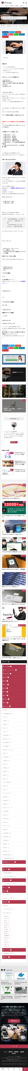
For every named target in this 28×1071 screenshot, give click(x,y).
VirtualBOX (7, 746)
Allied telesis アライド (9, 953)
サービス (6, 869)
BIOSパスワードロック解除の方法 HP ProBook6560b (13, 604)
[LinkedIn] (22, 34)
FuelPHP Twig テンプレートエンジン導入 (20, 453)
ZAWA (7, 931)
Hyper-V (6, 720)
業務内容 (7, 5)
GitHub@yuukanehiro (8, 437)
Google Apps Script (8, 713)
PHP (6, 785)
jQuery (6, 847)
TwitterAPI (7, 811)
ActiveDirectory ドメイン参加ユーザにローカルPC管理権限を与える (13, 639)
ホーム (2, 5)
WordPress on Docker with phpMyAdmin (21, 983)
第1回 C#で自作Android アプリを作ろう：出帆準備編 (13, 569)
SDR (5, 688)
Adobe (6, 796)
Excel (6, 822)
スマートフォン (8, 807)
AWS (6, 829)
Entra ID (6, 699)
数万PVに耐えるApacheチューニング (10, 621)
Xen (5, 764)
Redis (6, 775)
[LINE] (16, 34)
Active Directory (22, 625)
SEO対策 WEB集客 (8, 872)
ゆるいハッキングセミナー (10, 670)
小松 (7, 922)
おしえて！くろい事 (9, 898)
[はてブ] (5, 34)
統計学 (6, 677)
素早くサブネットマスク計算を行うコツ (10, 586)
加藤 (24, 538)
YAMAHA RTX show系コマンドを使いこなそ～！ (12, 534)
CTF (5, 731)
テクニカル (7, 706)
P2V (5, 728)
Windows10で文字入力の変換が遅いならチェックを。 (13, 551)
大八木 (7, 941)
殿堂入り (6, 957)
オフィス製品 (7, 782)
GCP (6, 691)
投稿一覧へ (13, 442)
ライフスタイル (9, 909)
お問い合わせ (14, 1020)
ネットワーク (7, 949)
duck (7, 918)
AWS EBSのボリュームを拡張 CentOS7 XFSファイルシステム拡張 (20, 463)
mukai (7, 929)
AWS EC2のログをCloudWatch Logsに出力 (6, 983)
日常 (6, 905)
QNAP (6, 724)
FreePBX (6, 757)
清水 (7, 927)
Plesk (6, 814)
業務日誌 (9, 25)
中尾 (7, 937)
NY (6, 920)
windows (10, 18)
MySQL (6, 843)
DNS (5, 753)
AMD (6, 702)
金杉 (7, 933)
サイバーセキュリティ (9, 883)
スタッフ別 (5, 18)
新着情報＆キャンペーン (10, 862)
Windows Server (8, 854)
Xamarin (23, 555)
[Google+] (18, 32)
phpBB (6, 804)
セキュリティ (7, 880)
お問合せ (21, 5)
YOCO (7, 924)
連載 (6, 891)
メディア (6, 887)
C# (5, 789)
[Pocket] (10, 34)
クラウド (6, 825)
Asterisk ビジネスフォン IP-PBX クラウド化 (20, 470)
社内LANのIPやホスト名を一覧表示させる (11, 498)
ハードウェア (7, 793)
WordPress (7, 836)
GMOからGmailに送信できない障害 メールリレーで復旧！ (7, 998)
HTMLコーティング (8, 749)
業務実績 (11, 5)
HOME (3, 25)
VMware (6, 767)
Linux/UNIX (7, 833)
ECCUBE (6, 818)
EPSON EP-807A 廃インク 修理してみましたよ (12, 657)
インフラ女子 (7, 894)
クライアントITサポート (9, 876)
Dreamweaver (7, 742)
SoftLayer (6, 800)
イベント (6, 865)
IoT (5, 717)
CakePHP (6, 840)
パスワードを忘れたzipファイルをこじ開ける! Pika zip (13, 516)
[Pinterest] (5, 37)
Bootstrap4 (7, 735)
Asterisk (6, 709)
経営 (6, 680)
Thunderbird (7, 673)
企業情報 (16, 5)
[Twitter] (12, 32)
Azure (6, 684)
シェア (8, 1070)
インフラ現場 (7, 666)
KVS (5, 778)
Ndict (7, 916)
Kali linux (6, 738)
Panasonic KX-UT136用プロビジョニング (21, 997)
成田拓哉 (8, 935)
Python (6, 771)
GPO (6, 695)
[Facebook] (5, 32)
